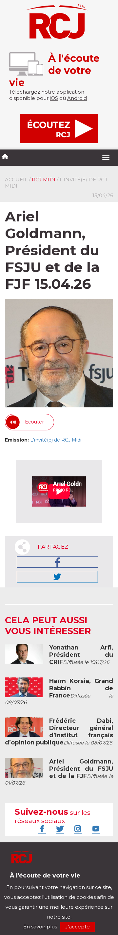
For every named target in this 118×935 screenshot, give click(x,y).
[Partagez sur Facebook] (57, 562)
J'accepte (77, 927)
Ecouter (34, 422)
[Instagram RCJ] (77, 828)
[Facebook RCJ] (41, 828)
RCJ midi (43, 179)
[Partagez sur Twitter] (57, 576)
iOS (54, 98)
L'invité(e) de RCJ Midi (55, 440)
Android (77, 98)
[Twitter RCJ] (59, 828)
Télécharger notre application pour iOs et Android (48, 880)
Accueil (16, 179)
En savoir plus (40, 927)
